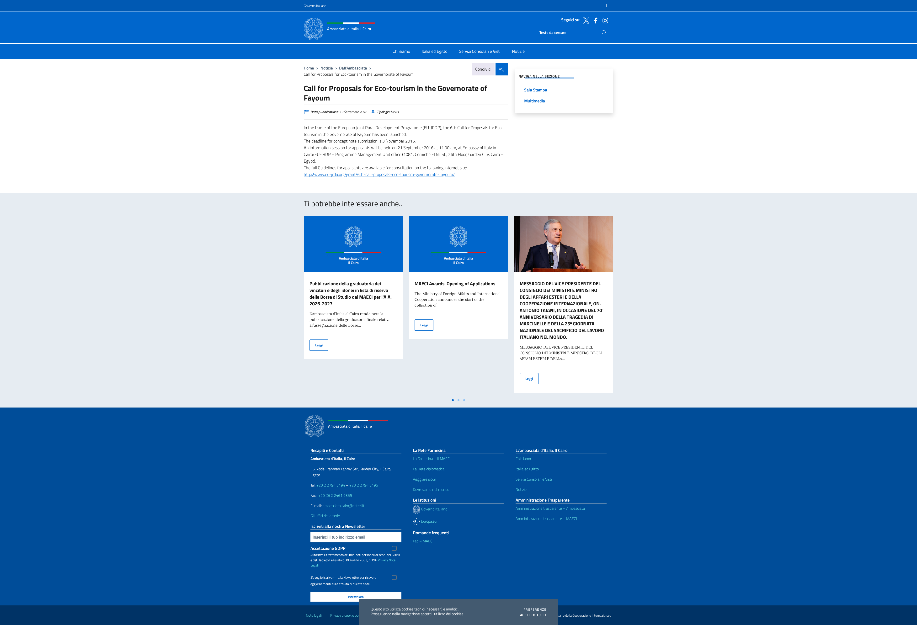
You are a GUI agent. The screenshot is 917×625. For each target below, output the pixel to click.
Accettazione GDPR (328, 548)
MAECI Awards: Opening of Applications (455, 283)
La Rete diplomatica (428, 469)
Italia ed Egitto (527, 469)
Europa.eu (428, 521)
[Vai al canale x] (585, 20)
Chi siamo (523, 458)
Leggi (321, 345)
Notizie (326, 68)
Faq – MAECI (423, 541)
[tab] (453, 400)
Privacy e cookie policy (346, 615)
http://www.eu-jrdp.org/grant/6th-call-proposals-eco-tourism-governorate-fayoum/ (379, 174)
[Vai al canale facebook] (594, 20)
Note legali (314, 615)
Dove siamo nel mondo (431, 489)
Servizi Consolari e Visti (534, 479)
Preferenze (534, 609)
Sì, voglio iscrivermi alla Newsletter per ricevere (343, 577)
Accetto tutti (533, 615)
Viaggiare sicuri (424, 479)
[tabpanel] (353, 306)
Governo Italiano (315, 5)
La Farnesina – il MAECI (432, 458)
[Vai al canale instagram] (604, 20)
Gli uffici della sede (325, 516)
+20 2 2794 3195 (363, 485)
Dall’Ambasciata (353, 68)
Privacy (383, 559)
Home (309, 68)
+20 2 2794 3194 (330, 485)
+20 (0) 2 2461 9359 (335, 495)
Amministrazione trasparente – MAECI (546, 518)
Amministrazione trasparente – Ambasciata (550, 508)
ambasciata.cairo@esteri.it (343, 505)
